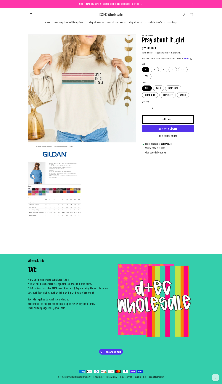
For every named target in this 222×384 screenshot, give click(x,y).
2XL (182, 69)
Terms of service (126, 377)
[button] (31, 14)
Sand (158, 88)
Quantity (145, 102)
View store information (155, 152)
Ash (147, 88)
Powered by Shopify (83, 377)
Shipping (158, 53)
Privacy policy (111, 377)
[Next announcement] (193, 4)
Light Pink (173, 88)
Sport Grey (168, 95)
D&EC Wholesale (70, 377)
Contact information (156, 377)
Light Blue (150, 95)
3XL (146, 76)
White (183, 95)
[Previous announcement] (29, 4)
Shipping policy (140, 377)
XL (173, 69)
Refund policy (98, 377)
